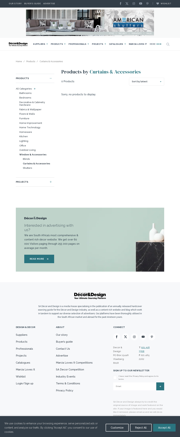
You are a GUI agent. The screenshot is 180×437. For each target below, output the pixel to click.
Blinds (26, 159)
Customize (117, 427)
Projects (97, 44)
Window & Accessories (32, 154)
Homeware (25, 132)
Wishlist (166, 3)
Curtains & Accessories (36, 163)
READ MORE (39, 259)
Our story (15, 3)
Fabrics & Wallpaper (30, 109)
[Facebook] (121, 4)
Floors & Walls (27, 114)
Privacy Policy (64, 390)
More (153, 44)
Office (22, 145)
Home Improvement (30, 123)
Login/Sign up (24, 383)
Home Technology (29, 127)
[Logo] (18, 44)
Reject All (141, 427)
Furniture (24, 118)
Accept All (164, 427)
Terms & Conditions (68, 383)
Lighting (23, 141)
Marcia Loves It (138, 44)
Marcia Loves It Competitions (74, 362)
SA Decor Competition (70, 369)
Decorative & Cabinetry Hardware (32, 103)
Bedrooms (25, 97)
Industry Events (65, 376)
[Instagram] (135, 4)
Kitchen (23, 136)
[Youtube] (141, 4)
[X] (128, 4)
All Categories (25, 88)
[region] (90, 426)
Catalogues (116, 44)
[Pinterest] (148, 4)
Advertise (49, 3)
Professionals (77, 44)
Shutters (27, 168)
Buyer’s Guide (32, 3)
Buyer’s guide (64, 341)
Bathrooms (25, 93)
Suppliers (39, 44)
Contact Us (63, 348)
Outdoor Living (27, 150)
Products (57, 44)
